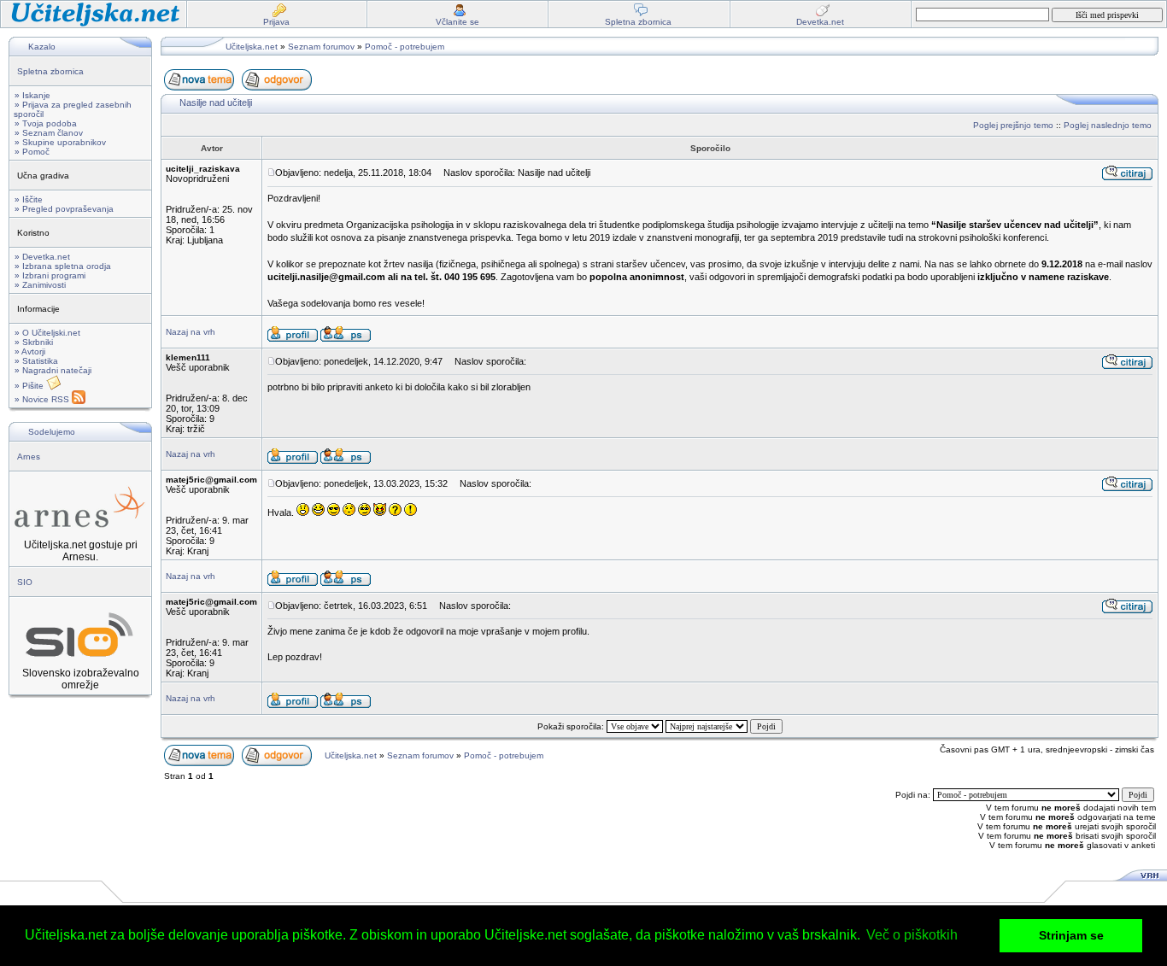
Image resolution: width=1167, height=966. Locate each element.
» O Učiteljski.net (47, 332)
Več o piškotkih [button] (912, 935)
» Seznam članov (49, 133)
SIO (24, 582)
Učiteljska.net (252, 46)
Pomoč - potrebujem (404, 46)
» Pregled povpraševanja (64, 209)
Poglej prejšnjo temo (1013, 125)
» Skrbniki (34, 342)
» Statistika (36, 361)
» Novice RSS (43, 399)
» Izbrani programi (50, 275)
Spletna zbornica (50, 71)
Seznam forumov (321, 46)
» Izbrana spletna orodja (63, 266)
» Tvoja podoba (46, 123)
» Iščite (29, 199)
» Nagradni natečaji (53, 370)
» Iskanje (32, 95)
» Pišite (30, 385)
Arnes (28, 456)
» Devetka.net (42, 256)
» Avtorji (30, 351)
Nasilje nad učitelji (215, 102)
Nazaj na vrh (190, 332)
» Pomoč (32, 151)
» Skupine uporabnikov (60, 142)
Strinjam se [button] (1071, 935)
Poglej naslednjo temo (1108, 125)
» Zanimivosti (40, 285)
